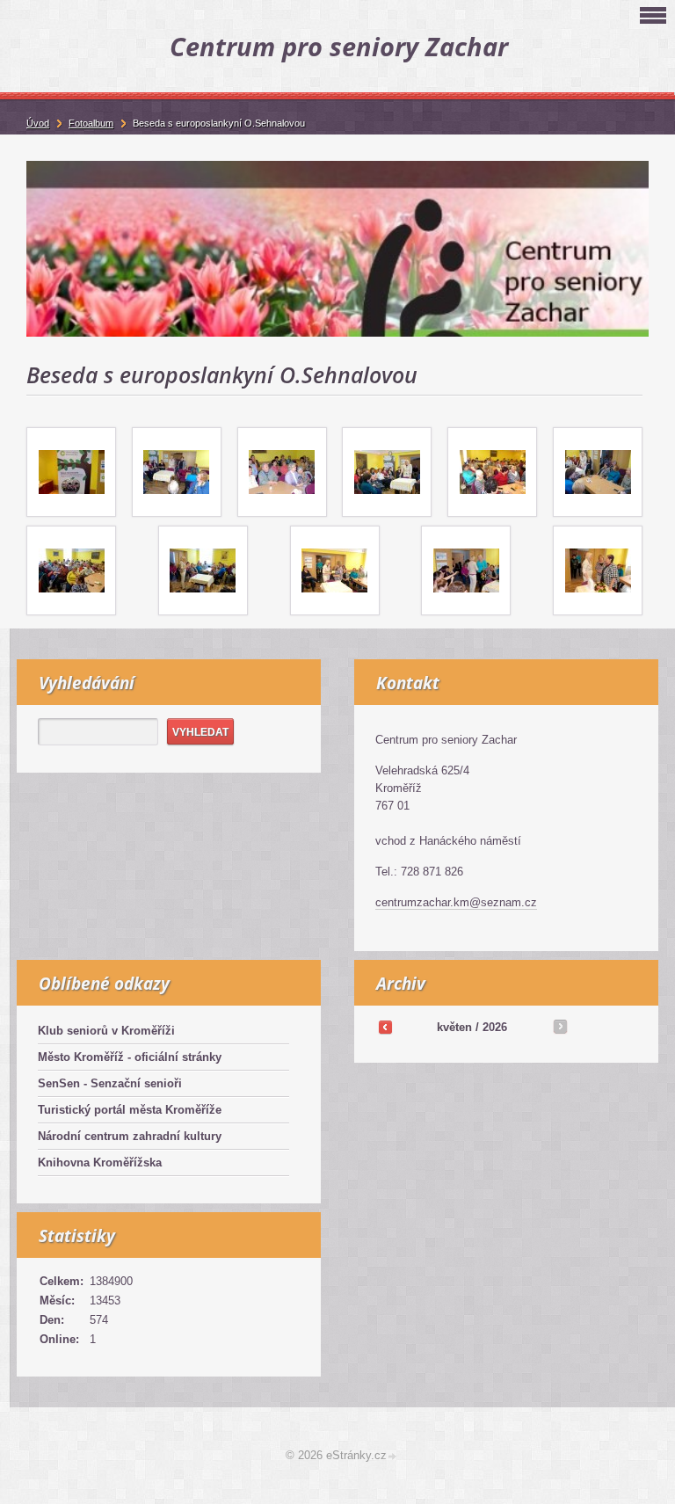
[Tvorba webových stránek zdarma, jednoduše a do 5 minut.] (393, 1457)
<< (385, 1027)
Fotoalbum (91, 123)
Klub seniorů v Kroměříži (106, 1030)
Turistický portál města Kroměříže (129, 1109)
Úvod (37, 123)
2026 (495, 1027)
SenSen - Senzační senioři (110, 1083)
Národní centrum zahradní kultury (129, 1136)
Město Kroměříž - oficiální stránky (129, 1057)
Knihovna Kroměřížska (100, 1162)
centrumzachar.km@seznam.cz (456, 902)
